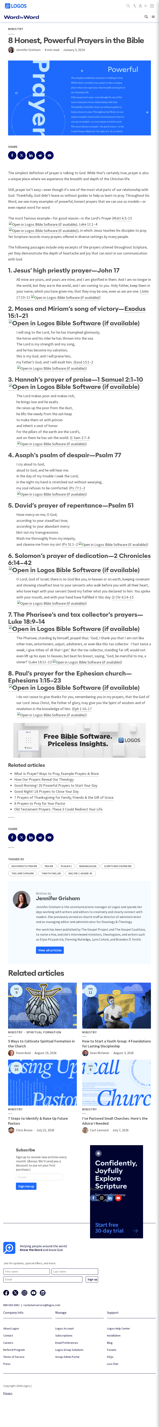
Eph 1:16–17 (82, 708)
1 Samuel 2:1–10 (120, 380)
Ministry (15, 29)
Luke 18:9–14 (26, 622)
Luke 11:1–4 (88, 224)
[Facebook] (93, 1198)
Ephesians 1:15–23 (34, 681)
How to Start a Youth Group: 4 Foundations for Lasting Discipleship (116, 1043)
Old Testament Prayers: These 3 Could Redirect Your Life (58, 809)
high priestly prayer (24, 866)
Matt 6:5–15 (122, 218)
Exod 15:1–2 (84, 362)
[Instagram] (101, 1198)
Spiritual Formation (43, 1032)
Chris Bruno (24, 1130)
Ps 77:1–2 (77, 488)
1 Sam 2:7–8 (80, 437)
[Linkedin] (110, 1198)
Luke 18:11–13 (41, 662)
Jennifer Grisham (28, 50)
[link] (146, 17)
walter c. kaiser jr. (81, 873)
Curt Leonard (99, 1130)
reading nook (87, 866)
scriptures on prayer (117, 866)
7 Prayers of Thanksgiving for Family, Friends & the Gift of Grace (63, 797)
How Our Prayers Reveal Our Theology (44, 779)
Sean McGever (100, 1053)
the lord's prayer (22, 873)
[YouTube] (118, 1198)
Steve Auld (23, 1053)
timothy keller (51, 873)
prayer (49, 866)
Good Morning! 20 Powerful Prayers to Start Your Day (55, 785)
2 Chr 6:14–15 (123, 597)
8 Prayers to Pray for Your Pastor (39, 803)
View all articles (49, 950)
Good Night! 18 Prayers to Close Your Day (46, 791)
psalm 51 (66, 866)
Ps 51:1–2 (70, 544)
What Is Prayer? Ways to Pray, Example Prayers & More (56, 773)
